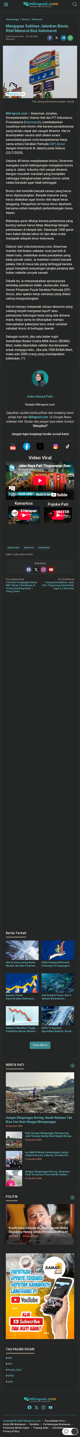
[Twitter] (36, 569)
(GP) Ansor (57, 144)
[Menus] (6, 4)
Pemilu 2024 (14, 1370)
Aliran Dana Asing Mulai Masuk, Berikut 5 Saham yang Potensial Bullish (21, 964)
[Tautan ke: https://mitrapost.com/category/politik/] (72, 1197)
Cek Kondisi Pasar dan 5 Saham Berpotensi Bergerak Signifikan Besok (58, 997)
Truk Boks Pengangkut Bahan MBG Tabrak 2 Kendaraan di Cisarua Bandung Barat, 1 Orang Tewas (21, 585)
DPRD (11, 1375)
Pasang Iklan (41, 1427)
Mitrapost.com (38, 417)
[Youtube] (51, 569)
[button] (70, 1431)
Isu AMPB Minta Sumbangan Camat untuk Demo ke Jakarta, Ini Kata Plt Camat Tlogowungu (46, 1154)
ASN (10, 1381)
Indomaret (32, 122)
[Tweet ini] (57, 38)
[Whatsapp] (70, 38)
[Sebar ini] (50, 38)
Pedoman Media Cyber (16, 1427)
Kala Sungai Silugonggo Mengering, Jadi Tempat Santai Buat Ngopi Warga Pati (48, 1135)
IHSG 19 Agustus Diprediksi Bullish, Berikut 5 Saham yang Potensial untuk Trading (58, 1029)
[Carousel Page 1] (31, 1241)
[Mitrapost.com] (40, 4)
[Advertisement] (40, 762)
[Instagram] (43, 569)
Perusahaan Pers (55, 1420)
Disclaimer (58, 1427)
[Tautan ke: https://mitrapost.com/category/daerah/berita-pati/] (72, 1065)
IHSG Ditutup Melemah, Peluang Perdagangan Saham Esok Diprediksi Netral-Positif (56, 964)
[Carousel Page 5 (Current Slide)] (49, 1241)
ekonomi (28, 547)
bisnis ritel (13, 547)
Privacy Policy (11, 1431)
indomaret (44, 547)
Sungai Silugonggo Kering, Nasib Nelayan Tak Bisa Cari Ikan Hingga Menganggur (39, 1120)
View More (40, 1045)
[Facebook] (29, 569)
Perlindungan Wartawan (56, 1424)
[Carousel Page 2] (35, 1241)
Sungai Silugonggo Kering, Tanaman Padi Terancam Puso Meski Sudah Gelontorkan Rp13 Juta (47, 1173)
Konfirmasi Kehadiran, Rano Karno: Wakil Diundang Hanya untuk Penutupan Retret (38, 1230)
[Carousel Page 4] (45, 1241)
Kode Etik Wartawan (14, 1424)
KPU (10, 1364)
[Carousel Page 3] (40, 1241)
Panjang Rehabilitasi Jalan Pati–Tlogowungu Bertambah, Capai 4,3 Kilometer (58, 584)
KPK (10, 1358)
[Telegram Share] (63, 38)
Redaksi (34, 1424)
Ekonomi (10, 39)
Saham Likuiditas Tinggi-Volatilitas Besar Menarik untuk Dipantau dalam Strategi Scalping (21, 1029)
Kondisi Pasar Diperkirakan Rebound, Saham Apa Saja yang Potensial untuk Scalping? (22, 997)
